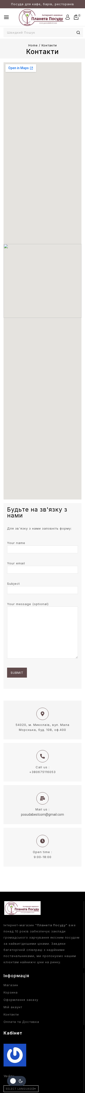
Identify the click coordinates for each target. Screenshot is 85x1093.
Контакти (11, 1014)
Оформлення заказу (21, 1000)
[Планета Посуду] (41, 17)
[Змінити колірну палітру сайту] (16, 1081)
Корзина (11, 992)
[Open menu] (6, 17)
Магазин (11, 985)
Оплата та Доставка (21, 1022)
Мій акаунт (13, 1007)
